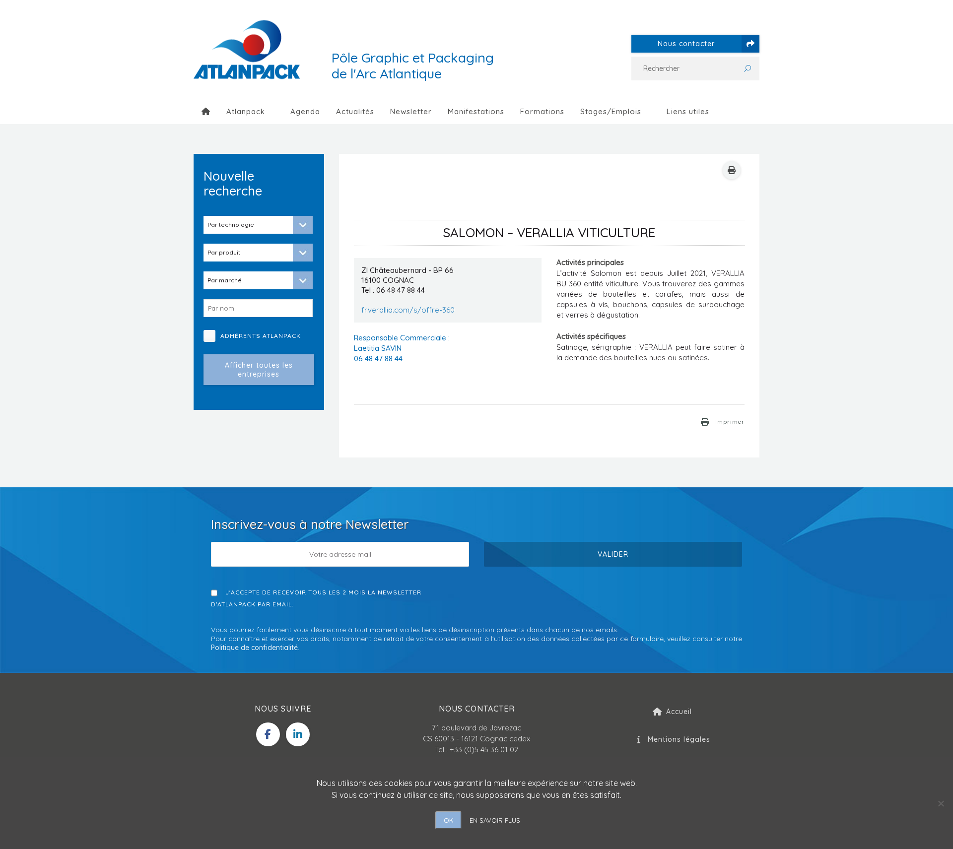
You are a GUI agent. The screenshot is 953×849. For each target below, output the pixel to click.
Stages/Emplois (610, 111)
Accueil (679, 711)
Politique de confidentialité (254, 647)
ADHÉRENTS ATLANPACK (264, 335)
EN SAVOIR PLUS (495, 820)
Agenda (305, 111)
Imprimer (730, 421)
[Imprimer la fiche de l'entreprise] (732, 170)
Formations (542, 111)
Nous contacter (686, 43)
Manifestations (476, 111)
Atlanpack (245, 111)
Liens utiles (688, 111)
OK (448, 820)
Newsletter (411, 111)
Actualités (355, 111)
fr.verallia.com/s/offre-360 (408, 310)
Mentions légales (679, 739)
